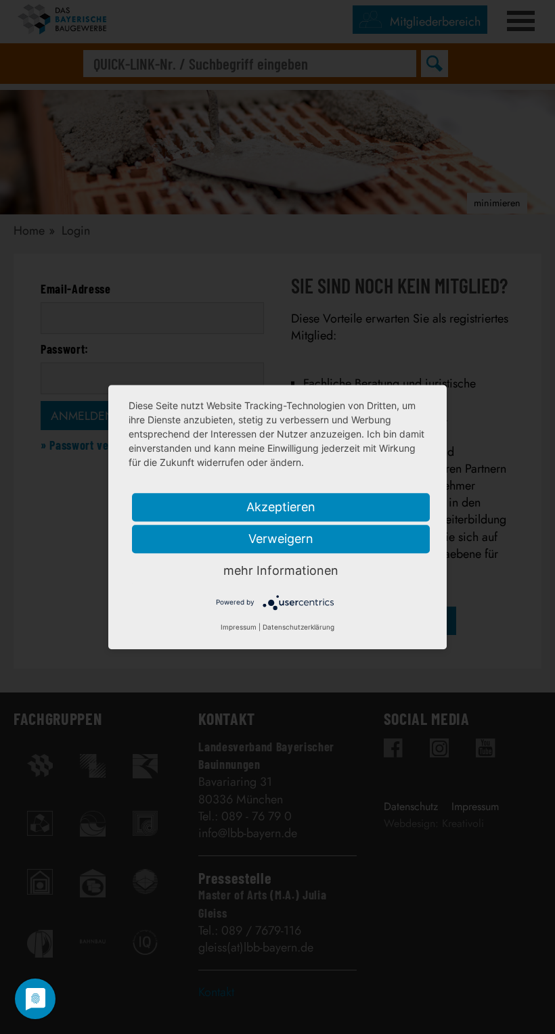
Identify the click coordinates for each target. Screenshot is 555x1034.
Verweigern (280, 539)
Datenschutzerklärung (298, 627)
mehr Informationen (280, 570)
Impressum (239, 627)
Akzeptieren (280, 507)
